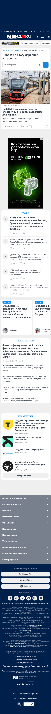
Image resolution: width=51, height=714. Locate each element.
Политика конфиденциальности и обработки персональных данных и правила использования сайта (25, 671)
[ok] (22, 598)
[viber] (34, 598)
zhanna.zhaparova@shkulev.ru (18, 643)
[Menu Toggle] (3, 37)
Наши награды (9, 529)
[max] (28, 598)
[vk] (16, 598)
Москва (5, 51)
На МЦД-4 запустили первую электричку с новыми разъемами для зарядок (22, 112)
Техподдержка (9, 541)
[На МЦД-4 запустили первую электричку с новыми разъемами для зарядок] (25, 87)
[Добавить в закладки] (47, 126)
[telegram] (10, 598)
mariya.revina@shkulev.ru (18, 637)
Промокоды (22, 31)
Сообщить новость (11, 504)
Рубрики (6, 510)
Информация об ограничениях (25, 656)
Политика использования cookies (25, 659)
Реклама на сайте (10, 516)
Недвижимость (8, 31)
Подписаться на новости (14, 498)
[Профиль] (48, 37)
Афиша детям (35, 31)
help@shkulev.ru (31, 632)
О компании (8, 523)
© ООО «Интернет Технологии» (25, 698)
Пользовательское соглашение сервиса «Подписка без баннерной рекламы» (25, 667)
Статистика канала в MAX (14, 553)
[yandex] (41, 598)
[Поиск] (37, 37)
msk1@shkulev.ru (36, 625)
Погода (46, 31)
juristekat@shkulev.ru (25, 630)
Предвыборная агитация (14, 547)
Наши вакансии (9, 535)
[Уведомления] (42, 37)
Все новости (16, 51)
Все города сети (10, 559)
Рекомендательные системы (25, 663)
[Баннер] (10, 43)
